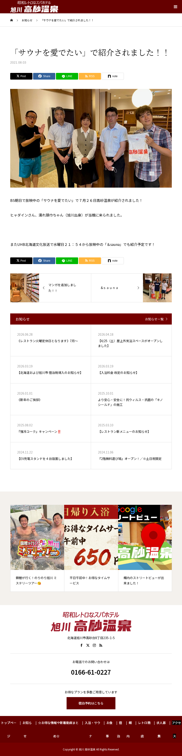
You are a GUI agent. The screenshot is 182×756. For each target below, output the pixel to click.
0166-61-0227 (91, 672)
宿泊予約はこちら (91, 703)
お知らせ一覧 (154, 319)
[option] (40, 548)
